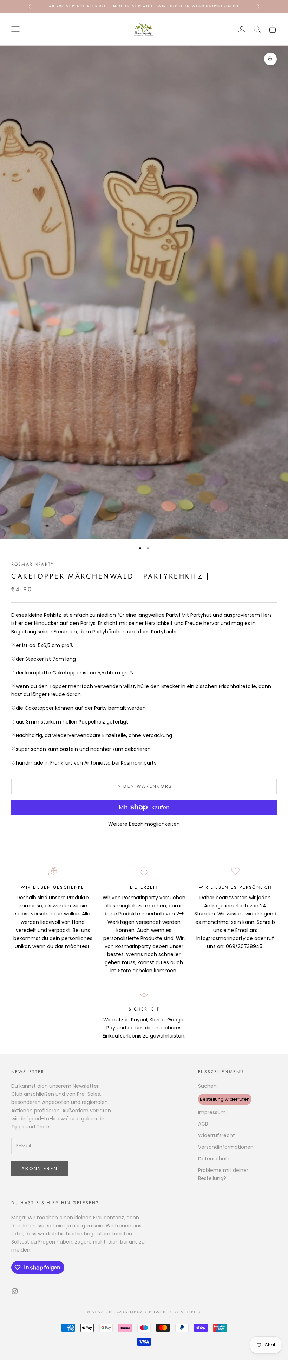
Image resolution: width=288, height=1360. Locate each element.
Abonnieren (39, 1168)
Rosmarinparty (32, 564)
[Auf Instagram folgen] (14, 1291)
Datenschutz (214, 1158)
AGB (203, 1123)
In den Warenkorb (144, 786)
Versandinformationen (226, 1147)
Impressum (212, 1112)
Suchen (207, 1085)
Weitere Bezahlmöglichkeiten (144, 823)
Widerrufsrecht (216, 1135)
